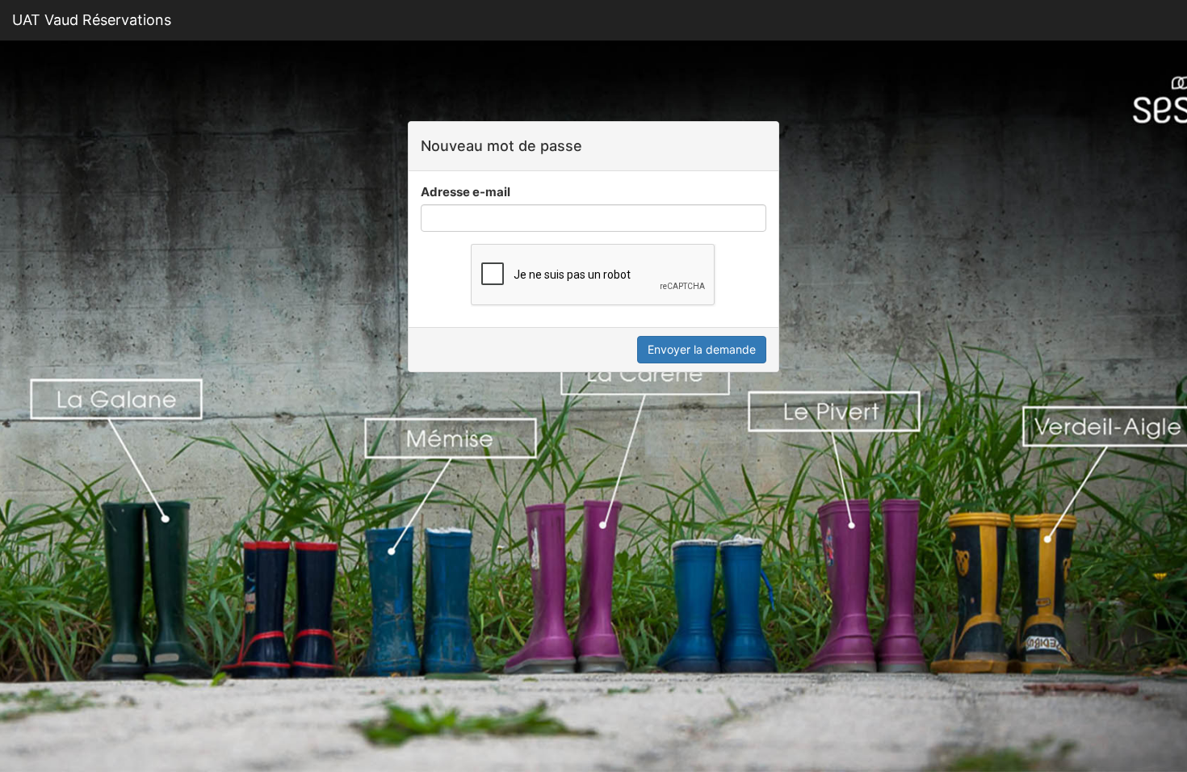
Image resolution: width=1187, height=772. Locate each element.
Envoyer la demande (702, 349)
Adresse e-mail (465, 191)
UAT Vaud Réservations (91, 19)
